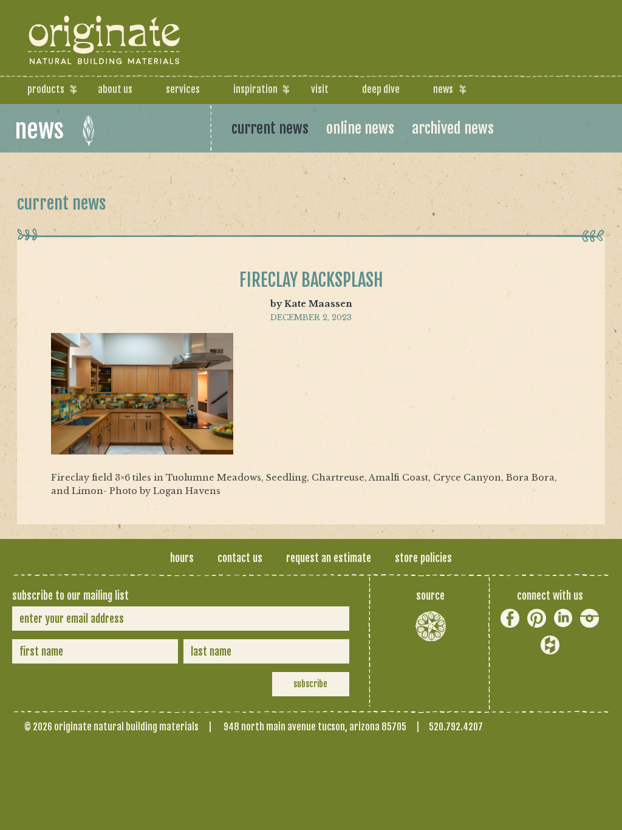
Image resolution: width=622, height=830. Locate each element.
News (443, 89)
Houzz (550, 645)
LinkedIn (563, 618)
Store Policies (423, 557)
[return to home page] (105, 55)
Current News (270, 128)
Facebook (510, 618)
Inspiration (255, 89)
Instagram (589, 618)
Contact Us (239, 557)
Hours (182, 557)
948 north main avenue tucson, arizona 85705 (315, 727)
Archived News (453, 128)
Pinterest (536, 618)
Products (45, 89)
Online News (360, 128)
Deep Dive (381, 89)
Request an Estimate (328, 557)
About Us (115, 89)
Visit (320, 89)
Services (183, 89)
